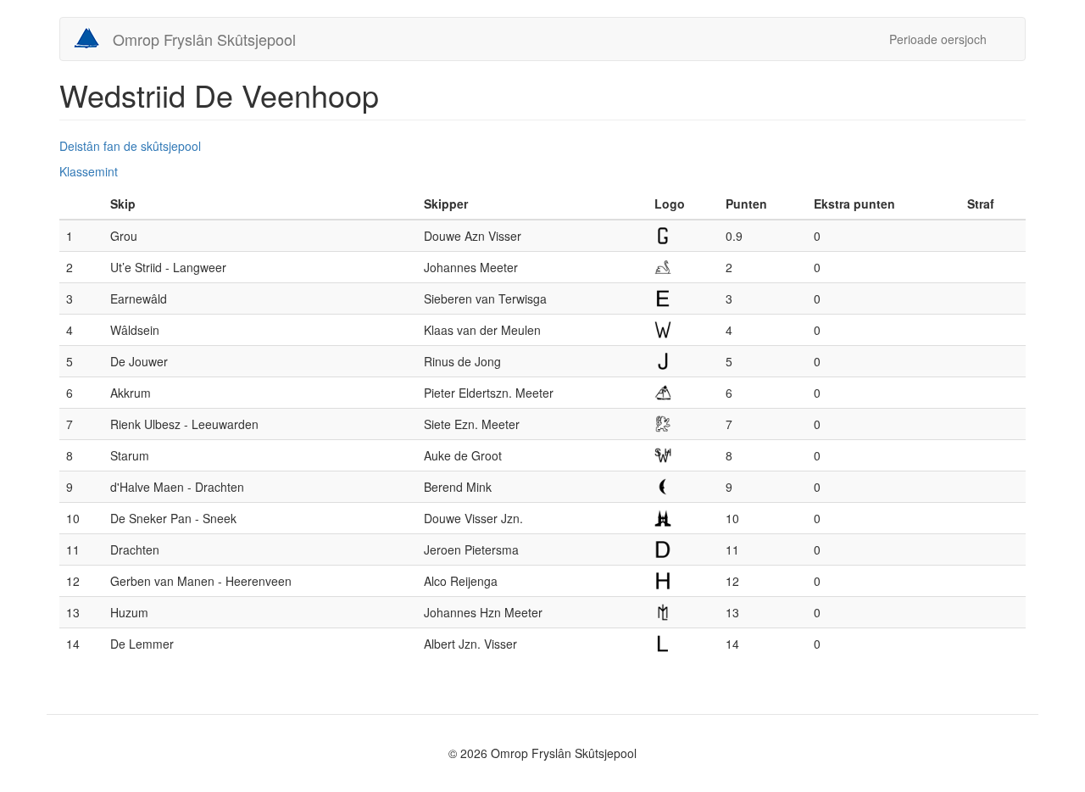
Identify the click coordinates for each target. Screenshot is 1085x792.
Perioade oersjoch (938, 39)
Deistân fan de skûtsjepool (130, 145)
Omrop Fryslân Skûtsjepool (204, 39)
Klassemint (88, 171)
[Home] (93, 38)
